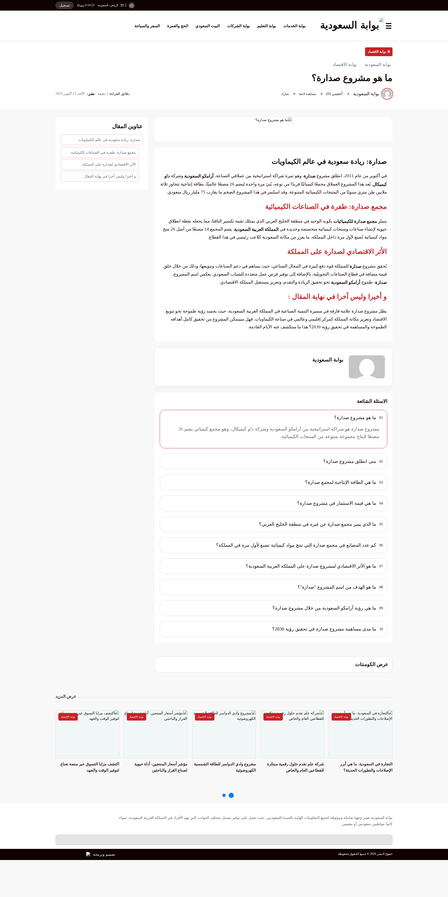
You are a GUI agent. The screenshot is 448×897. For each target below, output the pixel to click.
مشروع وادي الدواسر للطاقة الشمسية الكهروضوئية (225, 767)
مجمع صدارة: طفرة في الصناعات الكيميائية (103, 152)
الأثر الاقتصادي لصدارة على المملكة (109, 164)
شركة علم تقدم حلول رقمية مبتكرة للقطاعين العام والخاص (295, 767)
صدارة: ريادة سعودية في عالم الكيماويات (109, 140)
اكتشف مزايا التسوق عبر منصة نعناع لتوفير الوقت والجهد (89, 767)
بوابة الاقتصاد (377, 52)
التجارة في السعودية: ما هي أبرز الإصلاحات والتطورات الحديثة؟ (366, 767)
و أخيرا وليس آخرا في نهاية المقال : (109, 176)
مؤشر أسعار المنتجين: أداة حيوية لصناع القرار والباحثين (160, 767)
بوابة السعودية (328, 359)
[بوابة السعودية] (351, 26)
